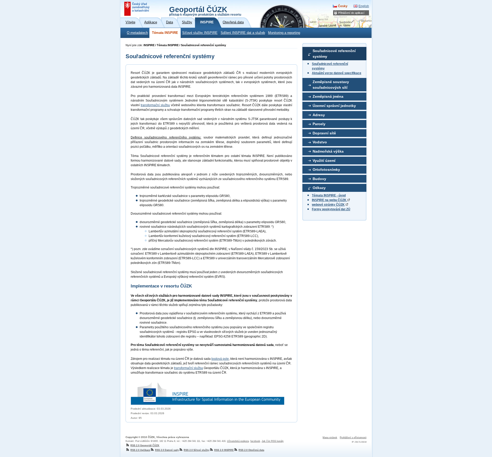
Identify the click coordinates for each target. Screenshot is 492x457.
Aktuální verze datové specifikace (336, 73)
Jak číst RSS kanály (273, 441)
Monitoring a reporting (284, 33)
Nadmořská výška (328, 151)
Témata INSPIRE (165, 33)
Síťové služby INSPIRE (200, 33)
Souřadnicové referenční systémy (334, 53)
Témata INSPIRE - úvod (329, 195)
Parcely (319, 124)
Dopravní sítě (324, 133)
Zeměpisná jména (328, 96)
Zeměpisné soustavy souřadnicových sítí (331, 85)
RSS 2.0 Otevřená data (251, 450)
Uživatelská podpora (238, 441)
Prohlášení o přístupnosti (353, 437)
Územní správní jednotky (334, 106)
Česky (342, 6)
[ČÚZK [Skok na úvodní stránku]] (137, 8)
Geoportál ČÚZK (205, 10)
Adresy (319, 115)
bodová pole (220, 359)
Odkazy (319, 188)
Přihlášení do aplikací (351, 12)
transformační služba (188, 368)
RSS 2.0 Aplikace (140, 450)
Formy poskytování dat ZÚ (331, 209)
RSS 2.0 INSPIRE (224, 450)
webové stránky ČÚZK (328, 204)
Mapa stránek (330, 437)
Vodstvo (320, 142)
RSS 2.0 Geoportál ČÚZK (144, 445)
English (363, 6)
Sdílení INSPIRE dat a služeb (243, 33)
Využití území (324, 160)
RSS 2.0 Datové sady (167, 450)
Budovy (319, 179)
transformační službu (155, 105)
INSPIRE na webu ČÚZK (329, 200)
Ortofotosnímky (326, 169)
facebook (255, 441)
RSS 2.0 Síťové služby (196, 450)
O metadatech (137, 33)
